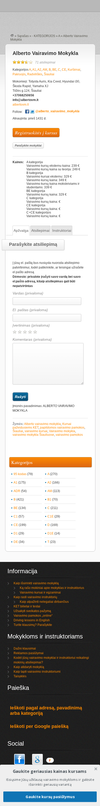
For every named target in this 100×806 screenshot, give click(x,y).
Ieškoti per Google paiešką (39, 726)
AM (45, 69)
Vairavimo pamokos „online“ (33, 615)
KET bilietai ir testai (27, 606)
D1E (50, 533)
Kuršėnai (74, 69)
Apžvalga (21, 230)
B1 (49, 499)
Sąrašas (23, 36)
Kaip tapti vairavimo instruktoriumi (37, 671)
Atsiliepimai (40, 230)
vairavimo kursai (36, 431)
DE (16, 542)
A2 (39, 69)
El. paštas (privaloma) (30, 310)
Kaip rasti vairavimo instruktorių (35, 597)
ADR (17, 491)
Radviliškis (34, 74)
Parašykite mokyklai (28, 145)
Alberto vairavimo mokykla (42, 424)
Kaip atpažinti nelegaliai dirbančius (44, 602)
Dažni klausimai (25, 648)
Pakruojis (19, 74)
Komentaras (32, 339)
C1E (50, 516)
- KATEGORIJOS (43, 36)
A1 (34, 69)
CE (64, 69)
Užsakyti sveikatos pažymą (32, 611)
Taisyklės (20, 676)
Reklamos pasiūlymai (29, 653)
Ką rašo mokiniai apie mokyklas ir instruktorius (52, 588)
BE (54, 69)
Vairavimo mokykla (62, 431)
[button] (49, 771)
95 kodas (20, 474)
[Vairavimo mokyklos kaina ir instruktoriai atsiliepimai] (12, 36)
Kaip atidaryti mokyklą (29, 667)
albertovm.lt (21, 104)
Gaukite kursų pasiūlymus (50, 796)
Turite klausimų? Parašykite (33, 625)
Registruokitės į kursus (36, 132)
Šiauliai (49, 74)
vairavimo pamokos (69, 435)
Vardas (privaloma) (28, 293)
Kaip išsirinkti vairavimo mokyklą (36, 583)
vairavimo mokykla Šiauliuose (33, 435)
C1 (16, 516)
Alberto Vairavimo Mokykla (45, 53)
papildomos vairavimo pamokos (62, 427)
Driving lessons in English (32, 620)
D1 (16, 533)
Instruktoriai (61, 230)
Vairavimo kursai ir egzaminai (40, 592)
